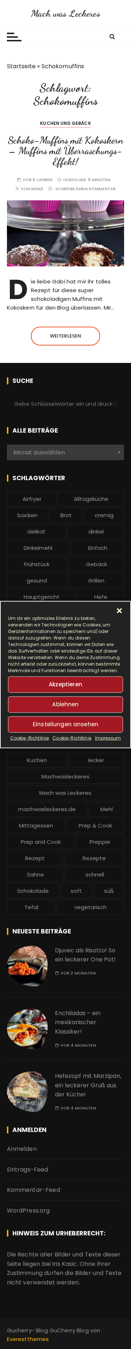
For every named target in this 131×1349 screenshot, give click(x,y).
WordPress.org (28, 1210)
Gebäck (96, 564)
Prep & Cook (95, 825)
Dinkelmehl (38, 548)
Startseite (21, 66)
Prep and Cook (41, 842)
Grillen (96, 580)
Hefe (100, 597)
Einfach (97, 548)
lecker (96, 760)
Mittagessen (36, 825)
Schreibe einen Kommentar (85, 189)
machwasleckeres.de (47, 809)
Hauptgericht (42, 597)
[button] (119, 610)
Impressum (108, 738)
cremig (104, 515)
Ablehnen (65, 704)
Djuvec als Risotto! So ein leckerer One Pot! (85, 955)
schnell (95, 874)
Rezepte (94, 858)
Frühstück (36, 564)
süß (109, 891)
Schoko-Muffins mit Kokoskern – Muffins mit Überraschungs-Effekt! (65, 151)
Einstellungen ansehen (65, 724)
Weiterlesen (66, 335)
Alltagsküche (91, 499)
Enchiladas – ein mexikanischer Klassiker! (77, 1022)
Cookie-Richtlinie (29, 738)
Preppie (100, 842)
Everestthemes (28, 1339)
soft (76, 891)
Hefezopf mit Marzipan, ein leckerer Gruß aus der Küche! (88, 1085)
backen (27, 515)
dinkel (96, 531)
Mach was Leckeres (65, 13)
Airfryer (32, 499)
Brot (66, 515)
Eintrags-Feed (27, 1169)
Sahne (35, 874)
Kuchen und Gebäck (65, 123)
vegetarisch (90, 907)
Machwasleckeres (65, 776)
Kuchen (37, 760)
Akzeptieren (65, 684)
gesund (37, 580)
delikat (36, 531)
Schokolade (33, 891)
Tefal (31, 907)
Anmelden (22, 1149)
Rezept (35, 858)
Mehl (106, 809)
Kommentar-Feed (33, 1190)
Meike (37, 189)
